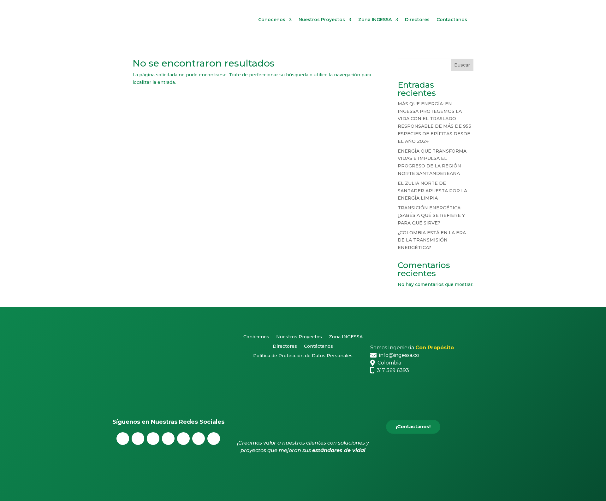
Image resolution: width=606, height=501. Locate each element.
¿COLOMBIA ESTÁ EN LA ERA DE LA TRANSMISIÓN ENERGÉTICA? (432, 240)
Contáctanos (452, 19)
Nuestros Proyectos (322, 19)
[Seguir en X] (138, 438)
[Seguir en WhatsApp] (198, 438)
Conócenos (271, 19)
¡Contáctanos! (413, 426)
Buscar (462, 65)
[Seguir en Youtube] (183, 438)
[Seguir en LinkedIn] (168, 438)
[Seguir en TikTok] (213, 438)
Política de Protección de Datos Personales (303, 355)
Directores (417, 19)
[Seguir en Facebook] (122, 438)
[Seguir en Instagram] (153, 438)
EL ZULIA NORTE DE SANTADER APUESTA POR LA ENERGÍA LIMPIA (432, 190)
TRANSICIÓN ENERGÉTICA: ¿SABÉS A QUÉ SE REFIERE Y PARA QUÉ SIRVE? (431, 215)
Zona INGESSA (375, 19)
